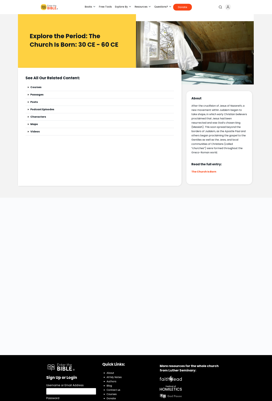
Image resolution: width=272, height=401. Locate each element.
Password (52, 398)
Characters (38, 117)
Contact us (113, 390)
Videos (35, 131)
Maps (34, 124)
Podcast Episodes (42, 109)
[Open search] (220, 7)
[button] (90, 7)
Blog (109, 385)
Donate (111, 398)
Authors (111, 381)
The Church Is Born (203, 171)
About (110, 373)
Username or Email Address (65, 385)
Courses (35, 87)
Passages (36, 94)
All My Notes (114, 377)
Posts (34, 102)
